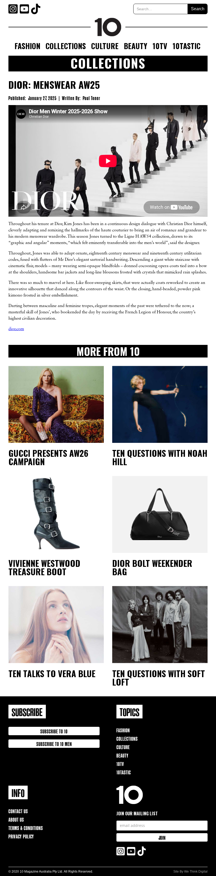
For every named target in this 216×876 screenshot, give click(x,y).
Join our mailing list (137, 813)
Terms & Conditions (25, 827)
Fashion (27, 45)
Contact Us (18, 811)
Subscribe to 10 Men (54, 743)
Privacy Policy (21, 836)
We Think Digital (196, 871)
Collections (66, 45)
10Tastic (186, 45)
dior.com (16, 329)
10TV (160, 45)
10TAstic (123, 772)
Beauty (135, 45)
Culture (105, 45)
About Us (16, 819)
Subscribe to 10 (54, 731)
